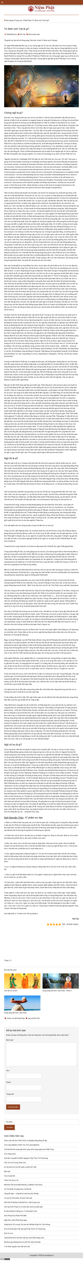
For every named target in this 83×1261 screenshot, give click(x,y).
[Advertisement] (41, 941)
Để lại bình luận (34, 34)
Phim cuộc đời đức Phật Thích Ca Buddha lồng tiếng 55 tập (25, 1140)
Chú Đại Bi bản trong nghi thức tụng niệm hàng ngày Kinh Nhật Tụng (29, 1149)
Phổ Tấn (37, 1018)
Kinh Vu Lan (8, 1233)
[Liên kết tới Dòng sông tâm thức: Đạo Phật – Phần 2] (61, 981)
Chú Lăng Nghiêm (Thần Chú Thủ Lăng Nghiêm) (21, 1145)
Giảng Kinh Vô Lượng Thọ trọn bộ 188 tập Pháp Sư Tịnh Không (27, 1224)
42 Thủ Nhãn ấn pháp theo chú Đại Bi (17, 1189)
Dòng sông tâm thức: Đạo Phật (15, 1013)
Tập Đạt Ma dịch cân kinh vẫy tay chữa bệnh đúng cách (24, 1238)
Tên (8, 1071)
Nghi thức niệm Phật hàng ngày (15, 1220)
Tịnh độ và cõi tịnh (10, 991)
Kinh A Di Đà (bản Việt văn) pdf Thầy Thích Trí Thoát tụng (24, 1229)
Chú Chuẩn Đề (9, 1176)
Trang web (10, 1094)
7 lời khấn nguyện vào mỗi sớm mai (17, 1246)
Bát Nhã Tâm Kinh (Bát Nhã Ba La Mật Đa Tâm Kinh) (23, 1185)
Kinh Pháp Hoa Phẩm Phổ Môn (15, 1216)
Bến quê (7, 1171)
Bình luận (10, 1040)
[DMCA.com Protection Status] (5, 1259)
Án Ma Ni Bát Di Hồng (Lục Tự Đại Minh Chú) (20, 1211)
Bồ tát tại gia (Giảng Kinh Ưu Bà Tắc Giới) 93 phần (22, 1242)
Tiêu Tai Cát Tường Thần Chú (15, 1163)
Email (8, 1082)
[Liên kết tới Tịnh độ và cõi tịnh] (22, 981)
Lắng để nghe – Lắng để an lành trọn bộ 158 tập (21, 1193)
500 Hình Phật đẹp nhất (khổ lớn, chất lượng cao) (22, 1202)
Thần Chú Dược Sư (11, 1180)
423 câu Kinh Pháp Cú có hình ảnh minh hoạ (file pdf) (23, 1207)
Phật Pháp (21, 1018)
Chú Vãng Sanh (10, 1154)
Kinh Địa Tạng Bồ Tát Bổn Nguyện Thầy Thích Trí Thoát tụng (26, 1158)
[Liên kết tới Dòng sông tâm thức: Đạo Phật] (22, 1003)
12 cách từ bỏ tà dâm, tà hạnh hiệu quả (18, 1198)
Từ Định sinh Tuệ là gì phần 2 (27, 913)
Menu (41, 2)
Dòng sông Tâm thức (29, 40)
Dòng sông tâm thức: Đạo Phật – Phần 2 (57, 991)
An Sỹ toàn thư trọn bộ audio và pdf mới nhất (20, 1167)
